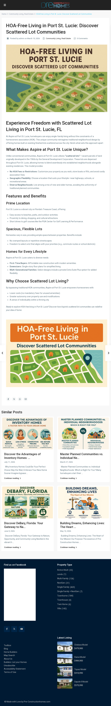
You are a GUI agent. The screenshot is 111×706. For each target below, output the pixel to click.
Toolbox (7, 645)
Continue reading (11, 478)
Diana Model (80, 657)
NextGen (61, 583)
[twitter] (14, 629)
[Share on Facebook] (8, 399)
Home (4, 14)
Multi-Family (62, 578)
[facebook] (7, 629)
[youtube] (22, 629)
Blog (6, 649)
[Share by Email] (25, 399)
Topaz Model (80, 669)
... (27, 473)
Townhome (62, 596)
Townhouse (62, 600)
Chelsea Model (81, 645)
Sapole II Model (81, 682)
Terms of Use (10, 672)
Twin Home (62, 604)
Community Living (16, 14)
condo (60, 574)
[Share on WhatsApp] (20, 399)
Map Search (9, 655)
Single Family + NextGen (68, 591)
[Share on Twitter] (14, 399)
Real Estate (29, 14)
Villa (59, 608)
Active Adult (62, 570)
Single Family (63, 587)
